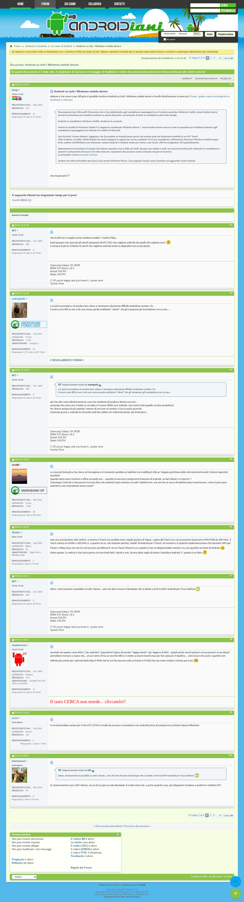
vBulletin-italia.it (133, 897)
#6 (231, 527)
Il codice (76, 845)
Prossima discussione (136, 826)
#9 (231, 712)
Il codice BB (78, 838)
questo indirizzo (89, 155)
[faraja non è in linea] (17, 98)
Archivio (228, 876)
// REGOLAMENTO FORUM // (67, 360)
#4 (231, 370)
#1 (231, 84)
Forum (45, 4)
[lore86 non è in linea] (19, 476)
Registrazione (225, 34)
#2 (231, 225)
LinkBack (186, 78)
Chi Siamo (70, 4)
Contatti (119, 4)
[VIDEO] (85, 849)
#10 (230, 755)
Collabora (94, 4)
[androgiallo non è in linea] (19, 310)
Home (20, 4)
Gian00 (16, 200)
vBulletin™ (121, 889)
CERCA (224, 5)
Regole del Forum (81, 867)
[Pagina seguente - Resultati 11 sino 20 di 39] (220, 58)
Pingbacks (18, 859)
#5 (231, 459)
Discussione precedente (109, 826)
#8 (231, 639)
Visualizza (225, 78)
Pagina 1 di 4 (198, 58)
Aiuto (210, 34)
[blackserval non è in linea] (19, 775)
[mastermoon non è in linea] (19, 659)
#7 (231, 576)
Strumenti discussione (205, 78)
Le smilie (76, 842)
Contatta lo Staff (199, 876)
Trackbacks (77, 856)
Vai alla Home (215, 876)
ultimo (227, 58)
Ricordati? (170, 39)
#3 (231, 293)
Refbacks (17, 862)
